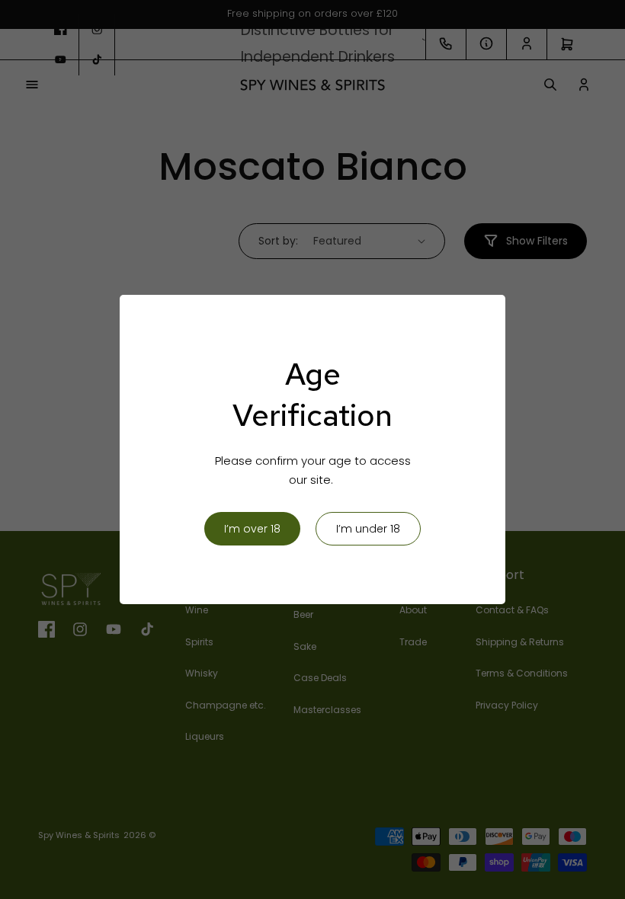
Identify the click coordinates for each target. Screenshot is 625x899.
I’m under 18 (368, 528)
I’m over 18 (252, 528)
